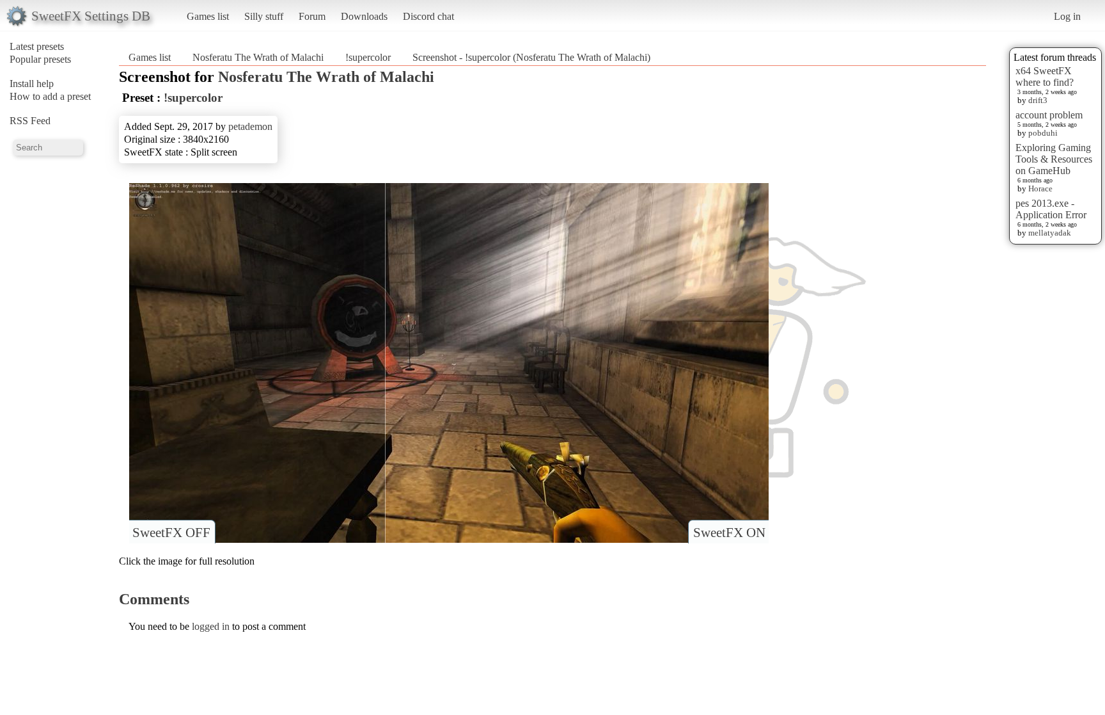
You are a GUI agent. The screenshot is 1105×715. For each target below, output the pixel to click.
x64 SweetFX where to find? (1044, 76)
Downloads (364, 16)
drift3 (1037, 100)
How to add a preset (50, 96)
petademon (250, 126)
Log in (1067, 16)
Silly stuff (263, 16)
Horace (1040, 188)
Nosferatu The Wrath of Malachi (258, 57)
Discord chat (428, 16)
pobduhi (1043, 133)
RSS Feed (30, 120)
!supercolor (368, 57)
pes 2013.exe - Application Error (1050, 209)
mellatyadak (1049, 232)
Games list (208, 16)
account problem (1049, 114)
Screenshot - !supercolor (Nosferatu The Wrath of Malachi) (531, 57)
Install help (32, 83)
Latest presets (37, 46)
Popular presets (40, 59)
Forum (312, 16)
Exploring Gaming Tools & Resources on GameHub (1053, 159)
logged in (211, 626)
